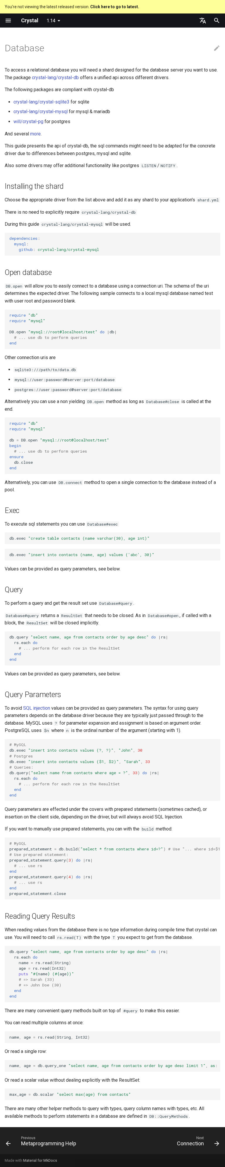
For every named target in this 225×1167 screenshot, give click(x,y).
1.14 (51, 20)
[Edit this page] (216, 48)
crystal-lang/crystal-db (55, 77)
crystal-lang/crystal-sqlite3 (41, 102)
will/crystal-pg (28, 121)
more (35, 134)
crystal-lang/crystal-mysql (40, 111)
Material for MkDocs (40, 1160)
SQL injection (36, 708)
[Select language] (203, 20)
